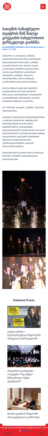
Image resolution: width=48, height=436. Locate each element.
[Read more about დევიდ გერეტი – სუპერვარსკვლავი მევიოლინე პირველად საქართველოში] (24, 317)
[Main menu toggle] (43, 6)
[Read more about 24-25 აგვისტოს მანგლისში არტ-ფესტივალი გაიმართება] (24, 399)
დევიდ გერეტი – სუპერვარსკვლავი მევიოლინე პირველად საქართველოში (24, 335)
